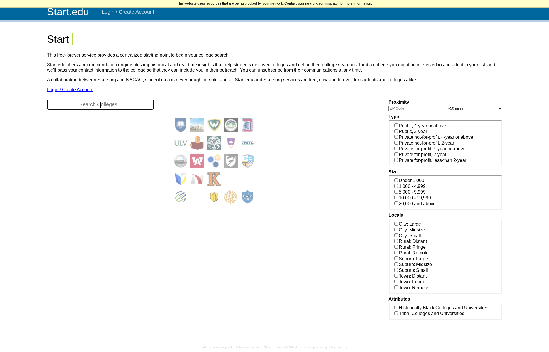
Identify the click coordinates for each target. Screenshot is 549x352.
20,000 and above (417, 203)
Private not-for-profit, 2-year (426, 143)
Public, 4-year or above (422, 125)
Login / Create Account (128, 12)
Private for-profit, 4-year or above (432, 148)
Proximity (398, 102)
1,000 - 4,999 (412, 186)
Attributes (399, 299)
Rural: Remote (414, 252)
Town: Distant (413, 276)
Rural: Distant (413, 241)
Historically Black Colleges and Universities (443, 307)
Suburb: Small (413, 270)
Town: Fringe (412, 281)
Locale (395, 215)
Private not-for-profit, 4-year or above (436, 137)
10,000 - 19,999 (415, 197)
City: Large (410, 224)
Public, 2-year (413, 131)
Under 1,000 (411, 180)
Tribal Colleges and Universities (431, 313)
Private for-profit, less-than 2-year (432, 160)
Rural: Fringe (412, 247)
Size (393, 171)
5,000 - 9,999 (412, 192)
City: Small (410, 235)
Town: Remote (413, 287)
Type (393, 116)
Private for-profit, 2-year (422, 154)
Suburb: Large (413, 258)
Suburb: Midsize (415, 264)
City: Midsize (412, 229)
